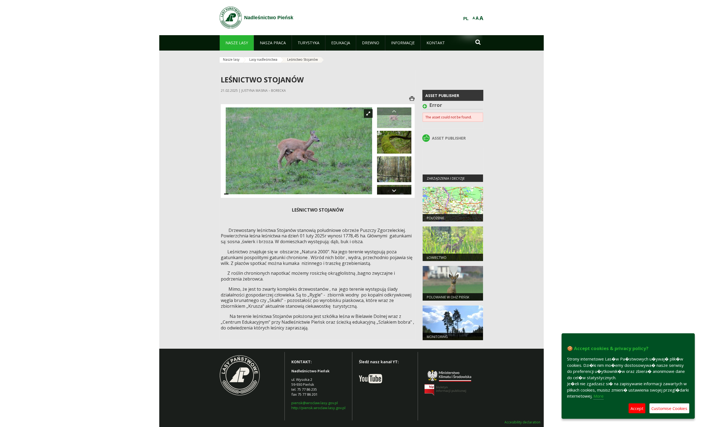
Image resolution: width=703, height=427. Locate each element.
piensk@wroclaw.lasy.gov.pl (314, 402)
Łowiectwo (437, 257)
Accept (637, 408)
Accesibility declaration (522, 422)
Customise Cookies (669, 408)
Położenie (435, 218)
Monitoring (437, 336)
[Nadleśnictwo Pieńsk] (231, 18)
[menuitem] (237, 43)
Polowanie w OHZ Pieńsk (448, 297)
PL (465, 18)
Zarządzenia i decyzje (446, 178)
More (598, 396)
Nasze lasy (231, 59)
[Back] (426, 106)
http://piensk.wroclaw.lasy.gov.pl (318, 407)
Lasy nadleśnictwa (263, 59)
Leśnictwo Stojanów (302, 59)
